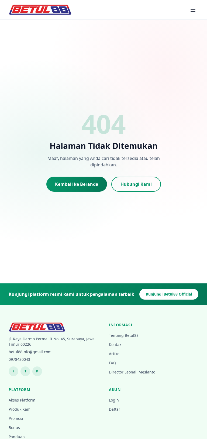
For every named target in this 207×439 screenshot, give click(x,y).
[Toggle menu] (193, 9)
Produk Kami (20, 409)
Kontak (115, 344)
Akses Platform (22, 400)
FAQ (112, 362)
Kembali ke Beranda (76, 184)
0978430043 (19, 359)
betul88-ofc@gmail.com (30, 351)
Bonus (14, 427)
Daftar (114, 409)
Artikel (114, 353)
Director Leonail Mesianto (132, 372)
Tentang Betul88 (124, 335)
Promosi (16, 418)
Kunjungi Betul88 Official (169, 294)
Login (114, 400)
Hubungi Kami (136, 184)
